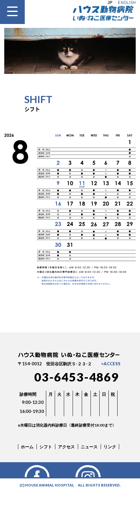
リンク (110, 446)
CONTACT (79, 470)
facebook (30, 470)
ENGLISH (127, 3)
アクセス (66, 446)
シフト (45, 446)
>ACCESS (110, 363)
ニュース (89, 446)
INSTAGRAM (54, 470)
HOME (103, 470)
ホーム (27, 446)
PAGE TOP (70, 323)
